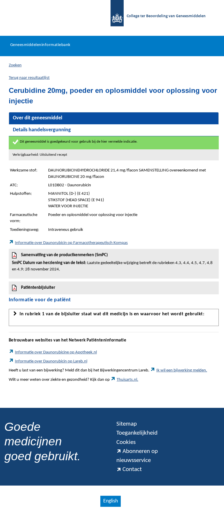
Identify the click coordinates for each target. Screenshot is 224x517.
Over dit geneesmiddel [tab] (37, 118)
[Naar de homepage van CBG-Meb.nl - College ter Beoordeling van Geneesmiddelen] (114, 16)
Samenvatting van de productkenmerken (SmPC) (112, 262)
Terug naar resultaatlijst (29, 78)
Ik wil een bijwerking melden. (181, 370)
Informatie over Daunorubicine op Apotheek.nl (56, 352)
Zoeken (15, 65)
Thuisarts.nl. (127, 380)
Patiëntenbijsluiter (38, 288)
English (110, 501)
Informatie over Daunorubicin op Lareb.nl (51, 361)
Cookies (126, 442)
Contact (132, 469)
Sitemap (126, 424)
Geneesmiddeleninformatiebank (40, 45)
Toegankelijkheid (137, 433)
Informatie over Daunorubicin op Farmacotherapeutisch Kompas (71, 243)
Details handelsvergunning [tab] (42, 130)
